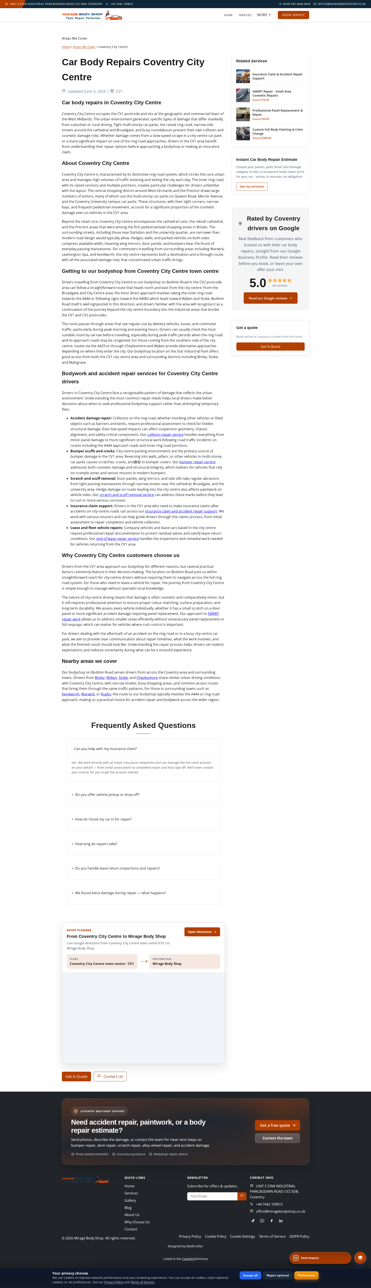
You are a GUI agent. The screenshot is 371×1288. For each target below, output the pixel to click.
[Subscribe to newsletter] (241, 1196)
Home (228, 15)
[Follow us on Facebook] (271, 1221)
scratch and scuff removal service (127, 494)
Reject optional (278, 1275)
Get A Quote (76, 1076)
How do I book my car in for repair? (103, 819)
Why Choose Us (137, 1222)
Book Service (293, 15)
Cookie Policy (215, 1236)
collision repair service (165, 434)
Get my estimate (252, 186)
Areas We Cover (84, 47)
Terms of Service (272, 1236)
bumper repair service (197, 462)
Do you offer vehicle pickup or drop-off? (107, 794)
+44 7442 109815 (122, 4)
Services (245, 15)
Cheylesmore (147, 677)
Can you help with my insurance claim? (105, 748)
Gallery (130, 1200)
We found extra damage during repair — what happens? (120, 893)
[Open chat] (360, 1258)
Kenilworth (70, 694)
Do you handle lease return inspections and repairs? (117, 868)
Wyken (111, 677)
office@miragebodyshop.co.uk (342, 4)
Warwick (88, 694)
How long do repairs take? (96, 843)
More (262, 14)
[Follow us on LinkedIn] (281, 1221)
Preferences (306, 1275)
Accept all (250, 1275)
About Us (132, 1214)
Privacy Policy (190, 1236)
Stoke (123, 677)
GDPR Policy (299, 1236)
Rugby (106, 694)
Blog (128, 1207)
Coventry (188, 1259)
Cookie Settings (242, 1236)
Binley (100, 677)
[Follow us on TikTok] (253, 1221)
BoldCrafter (195, 1246)
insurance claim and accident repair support (181, 511)
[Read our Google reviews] (262, 1221)
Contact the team (278, 1138)
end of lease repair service (117, 538)
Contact (131, 1229)
